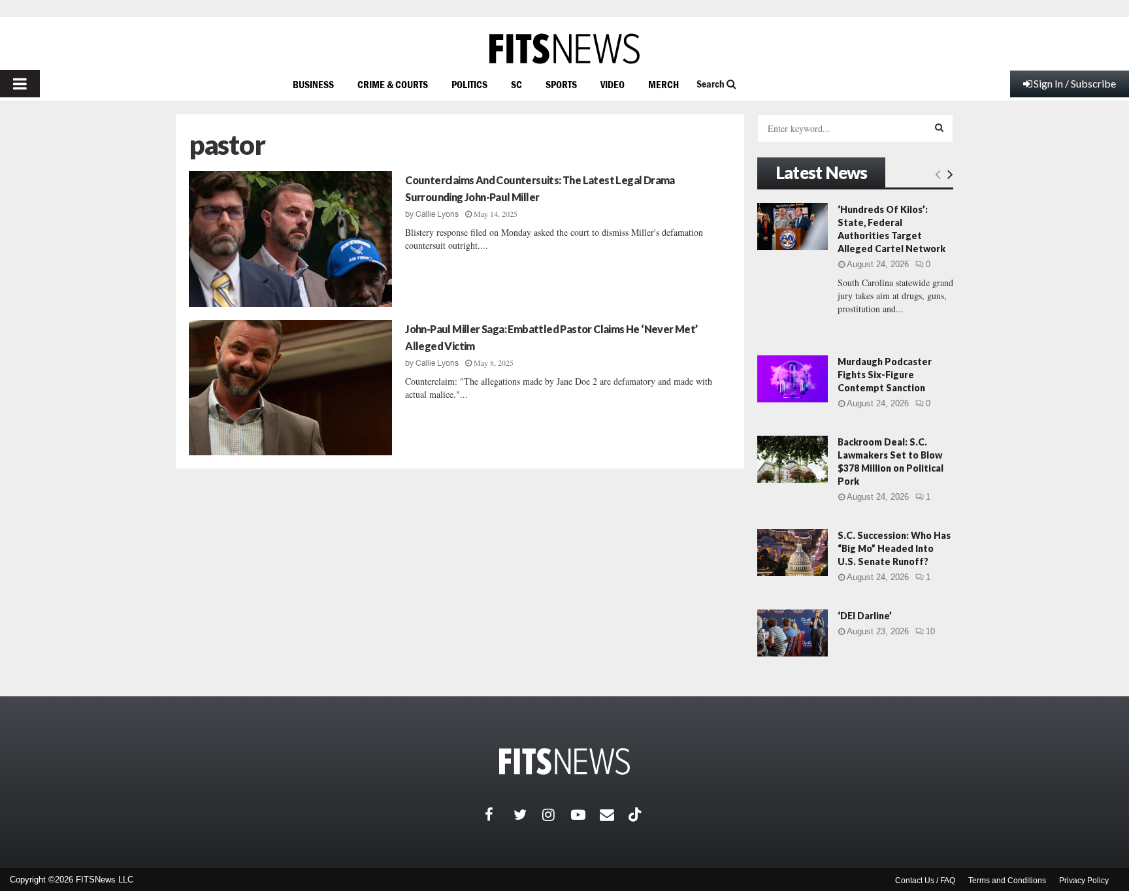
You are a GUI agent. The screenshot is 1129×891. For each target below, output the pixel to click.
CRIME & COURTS (392, 84)
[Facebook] (499, 814)
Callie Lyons (437, 214)
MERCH (663, 84)
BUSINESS (313, 84)
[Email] (614, 814)
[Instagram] (556, 814)
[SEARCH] (939, 127)
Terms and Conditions (1007, 880)
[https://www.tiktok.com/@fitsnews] (636, 814)
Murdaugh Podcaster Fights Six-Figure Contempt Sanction (885, 374)
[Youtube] (585, 814)
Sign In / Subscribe (1075, 83)
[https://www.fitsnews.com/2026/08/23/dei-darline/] (792, 632)
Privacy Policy (1084, 880)
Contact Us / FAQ (925, 880)
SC (516, 84)
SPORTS (561, 84)
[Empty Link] (938, 173)
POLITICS (469, 84)
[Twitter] (528, 814)
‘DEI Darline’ (865, 615)
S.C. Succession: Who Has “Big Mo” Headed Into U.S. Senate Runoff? (894, 548)
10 (930, 631)
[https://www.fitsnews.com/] (564, 49)
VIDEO (612, 84)
